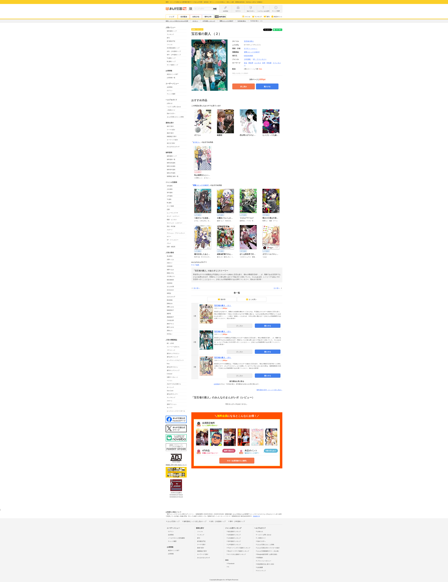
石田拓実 (169, 266)
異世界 (250, 63)
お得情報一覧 (171, 77)
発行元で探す (171, 143)
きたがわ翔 (170, 286)
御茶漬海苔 (170, 280)
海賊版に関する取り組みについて (176, 465)
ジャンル (247, 16)
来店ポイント (278, 16)
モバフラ (169, 407)
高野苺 (169, 313)
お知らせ (169, 103)
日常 (263, 63)
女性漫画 (169, 186)
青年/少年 (208, 17)
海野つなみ (170, 269)
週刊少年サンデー (172, 394)
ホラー (169, 236)
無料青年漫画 (171, 169)
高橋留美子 (170, 317)
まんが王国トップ (173, 521)
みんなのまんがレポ (173, 146)
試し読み (243, 86)
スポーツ (169, 230)
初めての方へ (171, 113)
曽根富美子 (170, 310)
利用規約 (260, 557)
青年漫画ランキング (234, 541)
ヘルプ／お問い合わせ (174, 107)
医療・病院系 (171, 246)
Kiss (168, 363)
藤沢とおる (170, 327)
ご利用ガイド (171, 110)
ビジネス (257, 63)
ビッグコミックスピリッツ (175, 360)
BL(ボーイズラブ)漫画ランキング (238, 551)
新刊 (268, 16)
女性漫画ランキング (234, 535)
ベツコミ (169, 380)
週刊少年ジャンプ (172, 357)
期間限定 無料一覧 (172, 176)
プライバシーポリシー (264, 561)
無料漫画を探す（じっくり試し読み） (269, 390)
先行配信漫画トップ (173, 48)
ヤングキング (171, 397)
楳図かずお (170, 273)
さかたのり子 (171, 297)
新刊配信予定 (171, 41)
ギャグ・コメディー (173, 216)
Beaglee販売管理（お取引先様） (267, 554)
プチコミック (171, 350)
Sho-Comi (170, 391)
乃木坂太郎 (170, 320)
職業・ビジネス (172, 219)
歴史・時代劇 (171, 226)
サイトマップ (261, 571)
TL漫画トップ (171, 58)
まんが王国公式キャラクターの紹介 (268, 548)
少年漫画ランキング (234, 544)
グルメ (169, 243)
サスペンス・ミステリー (174, 223)
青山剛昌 (169, 256)
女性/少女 (195, 17)
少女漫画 (169, 189)
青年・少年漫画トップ (174, 55)
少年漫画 (169, 196)
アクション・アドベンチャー (176, 233)
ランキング (258, 16)
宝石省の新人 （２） (222, 332)
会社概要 (260, 567)
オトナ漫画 (170, 206)
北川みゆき (170, 290)
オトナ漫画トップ (172, 65)
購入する (267, 86)
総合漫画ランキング (234, 531)
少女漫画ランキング (234, 538)
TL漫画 (169, 199)
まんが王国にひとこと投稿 (175, 117)
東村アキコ (170, 324)
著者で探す (170, 133)
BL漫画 (169, 203)
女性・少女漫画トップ (174, 51)
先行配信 (183, 17)
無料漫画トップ (172, 31)
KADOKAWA (248, 56)
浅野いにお (170, 259)
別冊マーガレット (172, 377)
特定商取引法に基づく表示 (265, 564)
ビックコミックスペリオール (176, 411)
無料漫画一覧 (171, 159)
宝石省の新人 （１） (222, 306)
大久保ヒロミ (171, 276)
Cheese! (169, 374)
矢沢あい (169, 334)
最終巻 (223, 299)
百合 (245, 63)
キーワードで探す (172, 140)
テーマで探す (171, 130)
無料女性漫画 (171, 163)
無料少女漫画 (171, 166)
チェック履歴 (171, 94)
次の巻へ (277, 288)
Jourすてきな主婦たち (174, 384)
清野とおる (170, 307)
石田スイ (169, 263)
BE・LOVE (170, 343)
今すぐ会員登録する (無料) (237, 461)
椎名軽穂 (169, 300)
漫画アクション (172, 404)
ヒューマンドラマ (172, 213)
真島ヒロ (169, 330)
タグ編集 (196, 265)
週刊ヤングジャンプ (173, 370)
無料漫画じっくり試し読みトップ (195, 521)
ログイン (169, 90)
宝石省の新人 (249, 41)
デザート (169, 401)
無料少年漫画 (171, 173)
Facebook (231, 563)
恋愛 (168, 209)
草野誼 (169, 293)
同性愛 (269, 63)
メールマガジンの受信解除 (176, 538)
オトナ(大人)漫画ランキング (237, 554)
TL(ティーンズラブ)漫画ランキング (239, 548)
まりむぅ (250, 48)
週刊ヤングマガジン (173, 353)
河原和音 (169, 283)
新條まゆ (169, 303)
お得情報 (171, 554)
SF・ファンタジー (172, 240)
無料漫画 (222, 17)
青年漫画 (169, 192)
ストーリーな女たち (173, 347)
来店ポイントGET (172, 74)
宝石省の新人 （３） (222, 358)
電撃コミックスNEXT (201, 185)
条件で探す (170, 126)
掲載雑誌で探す (172, 136)
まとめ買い (253, 299)
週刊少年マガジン (172, 367)
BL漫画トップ (171, 61)
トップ (171, 17)
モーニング (170, 387)
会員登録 (169, 87)
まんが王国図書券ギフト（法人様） (268, 551)
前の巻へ (197, 288)
